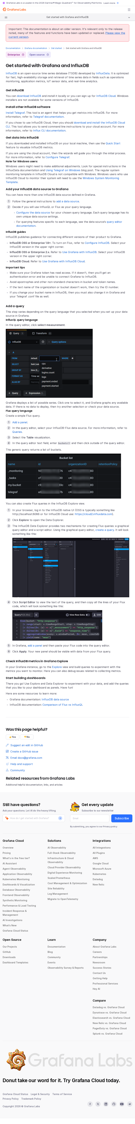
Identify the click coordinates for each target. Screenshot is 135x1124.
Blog (50, 952)
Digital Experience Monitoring (65, 872)
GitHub (7, 952)
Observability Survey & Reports (66, 967)
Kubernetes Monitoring (16, 879)
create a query (104, 530)
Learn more (109, 3)
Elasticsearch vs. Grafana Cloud (111, 1017)
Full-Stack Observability (62, 852)
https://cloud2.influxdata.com (93, 514)
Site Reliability (56, 888)
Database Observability (16, 889)
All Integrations (102, 847)
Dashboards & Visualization (19, 884)
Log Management (58, 893)
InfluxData (102, 73)
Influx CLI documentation (49, 130)
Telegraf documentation (48, 116)
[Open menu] (129, 9)
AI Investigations (12, 920)
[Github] (113, 1104)
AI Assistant (10, 863)
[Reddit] (129, 1104)
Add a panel (19, 422)
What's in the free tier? (16, 858)
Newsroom (99, 962)
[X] (98, 1104)
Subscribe (122, 818)
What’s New (10, 925)
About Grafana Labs (104, 946)
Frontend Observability (16, 895)
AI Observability (57, 847)
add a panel (35, 645)
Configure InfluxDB (97, 243)
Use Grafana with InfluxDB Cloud (63, 261)
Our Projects (10, 946)
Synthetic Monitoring (15, 900)
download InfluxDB (29, 96)
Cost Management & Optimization (67, 883)
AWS (95, 858)
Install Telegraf (15, 112)
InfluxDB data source (55, 699)
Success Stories (102, 967)
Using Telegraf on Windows (63, 170)
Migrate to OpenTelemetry (63, 899)
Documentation (13, 48)
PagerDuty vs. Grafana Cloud (110, 1028)
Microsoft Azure (102, 868)
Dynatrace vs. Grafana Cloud (109, 1012)
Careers (97, 952)
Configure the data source (33, 212)
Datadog (98, 879)
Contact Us (99, 973)
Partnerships (100, 957)
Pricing (7, 852)
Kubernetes (99, 874)
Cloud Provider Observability (64, 867)
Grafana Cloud (88, 1080)
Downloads (9, 957)
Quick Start (113, 143)
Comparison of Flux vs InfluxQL (62, 704)
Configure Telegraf (57, 157)
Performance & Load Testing (19, 905)
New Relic (98, 884)
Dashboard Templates (15, 962)
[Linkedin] (105, 1104)
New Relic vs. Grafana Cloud (109, 1023)
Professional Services (105, 983)
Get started (56, 48)
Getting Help (100, 978)
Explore (57, 667)
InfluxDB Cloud (106, 96)
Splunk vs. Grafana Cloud (107, 1033)
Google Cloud (100, 863)
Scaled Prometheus (59, 878)
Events (51, 962)
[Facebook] (90, 1104)
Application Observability (17, 874)
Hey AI (96, 988)
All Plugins (99, 852)
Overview (8, 847)
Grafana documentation (36, 48)
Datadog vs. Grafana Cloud (108, 1007)
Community (54, 957)
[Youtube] (121, 1104)
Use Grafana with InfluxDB (79, 252)
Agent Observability (14, 868)
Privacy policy (110, 826)
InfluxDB (11, 73)
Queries (17, 431)
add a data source (67, 201)
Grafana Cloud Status (15, 930)
